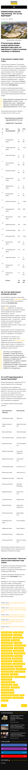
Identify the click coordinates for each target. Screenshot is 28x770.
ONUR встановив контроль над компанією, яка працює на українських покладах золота (13, 609)
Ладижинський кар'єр (8, 656)
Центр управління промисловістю (10, 695)
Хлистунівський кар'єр (8, 690)
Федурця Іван (16, 687)
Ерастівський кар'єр (7, 642)
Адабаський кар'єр (7, 632)
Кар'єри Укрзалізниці (7, 648)
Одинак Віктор (18, 661)
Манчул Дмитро (6, 658)
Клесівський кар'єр (19, 650)
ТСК (16, 684)
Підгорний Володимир (8, 666)
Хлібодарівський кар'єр (8, 692)
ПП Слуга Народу (21, 669)
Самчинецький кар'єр (8, 676)
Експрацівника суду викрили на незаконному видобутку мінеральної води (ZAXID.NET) (18, 734)
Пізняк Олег (19, 666)
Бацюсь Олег (18, 635)
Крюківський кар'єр (20, 653)
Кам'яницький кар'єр (20, 645)
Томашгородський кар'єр (8, 682)
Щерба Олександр (19, 697)
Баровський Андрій (7, 635)
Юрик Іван (5, 700)
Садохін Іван (14, 674)
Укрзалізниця (6, 687)
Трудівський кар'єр (7, 684)
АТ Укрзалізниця (18, 632)
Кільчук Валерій (19, 648)
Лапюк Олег (19, 656)
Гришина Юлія (6, 640)
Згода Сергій (18, 642)
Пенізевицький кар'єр (19, 663)
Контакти (3, 763)
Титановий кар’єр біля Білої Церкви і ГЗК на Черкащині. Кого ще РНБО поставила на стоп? (12, 621)
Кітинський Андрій (7, 650)
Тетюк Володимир (7, 679)
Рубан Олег (5, 674)
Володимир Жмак (18, 637)
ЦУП (22, 695)
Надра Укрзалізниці (7, 661)
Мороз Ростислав (18, 658)
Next (23, 705)
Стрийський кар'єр (20, 676)
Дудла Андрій (16, 640)
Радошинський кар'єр (8, 671)
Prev (4, 705)
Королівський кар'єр (7, 653)
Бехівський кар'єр (7, 637)
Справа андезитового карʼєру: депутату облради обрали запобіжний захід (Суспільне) (17, 726)
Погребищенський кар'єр (8, 669)
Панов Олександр (7, 663)
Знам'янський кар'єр (7, 645)
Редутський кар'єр (20, 671)
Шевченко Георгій (7, 697)
